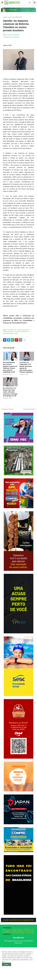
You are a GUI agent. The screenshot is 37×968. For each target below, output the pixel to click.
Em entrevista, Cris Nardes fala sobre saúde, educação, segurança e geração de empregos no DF (10, 392)
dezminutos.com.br (23, 329)
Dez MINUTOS (17, 17)
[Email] (20, 340)
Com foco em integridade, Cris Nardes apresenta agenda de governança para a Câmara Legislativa (26, 367)
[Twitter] (8, 340)
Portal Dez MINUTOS (21, 331)
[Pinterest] (16, 340)
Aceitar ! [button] (6, 964)
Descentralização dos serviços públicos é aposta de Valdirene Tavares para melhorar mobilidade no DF (10, 367)
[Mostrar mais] (24, 340)
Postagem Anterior (8, 409)
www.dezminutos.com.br (10, 333)
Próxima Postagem (29, 409)
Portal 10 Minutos (8, 331)
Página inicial (7, 17)
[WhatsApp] (12, 340)
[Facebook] (4, 340)
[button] (2, 2)
